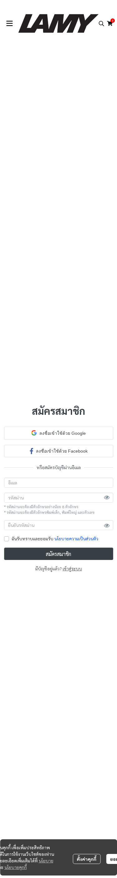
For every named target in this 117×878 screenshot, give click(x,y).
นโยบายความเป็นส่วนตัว (76, 538)
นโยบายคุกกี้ (15, 867)
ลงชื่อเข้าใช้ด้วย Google (62, 433)
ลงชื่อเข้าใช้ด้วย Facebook (62, 451)
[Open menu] (9, 23)
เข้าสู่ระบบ (72, 568)
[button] (101, 23)
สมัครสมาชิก (58, 554)
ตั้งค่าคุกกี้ (86, 859)
